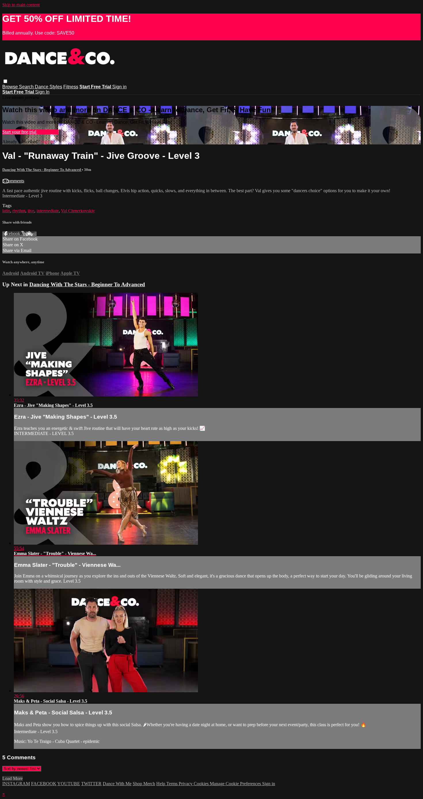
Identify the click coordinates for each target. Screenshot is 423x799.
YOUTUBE (68, 783)
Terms (172, 783)
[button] (5, 81)
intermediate (48, 210)
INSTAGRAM (16, 783)
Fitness (70, 86)
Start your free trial (19, 131)
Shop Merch (144, 783)
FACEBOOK (43, 783)
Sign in (119, 86)
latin (6, 210)
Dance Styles (48, 86)
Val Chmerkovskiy (78, 210)
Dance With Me (117, 783)
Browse (10, 86)
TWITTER (91, 783)
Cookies (202, 783)
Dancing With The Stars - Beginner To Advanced (42, 169)
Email (31, 233)
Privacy (186, 783)
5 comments (13, 180)
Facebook (11, 233)
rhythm (18, 210)
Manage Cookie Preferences (236, 783)
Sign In (42, 91)
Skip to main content (21, 4)
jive (31, 210)
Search (27, 86)
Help (161, 783)
